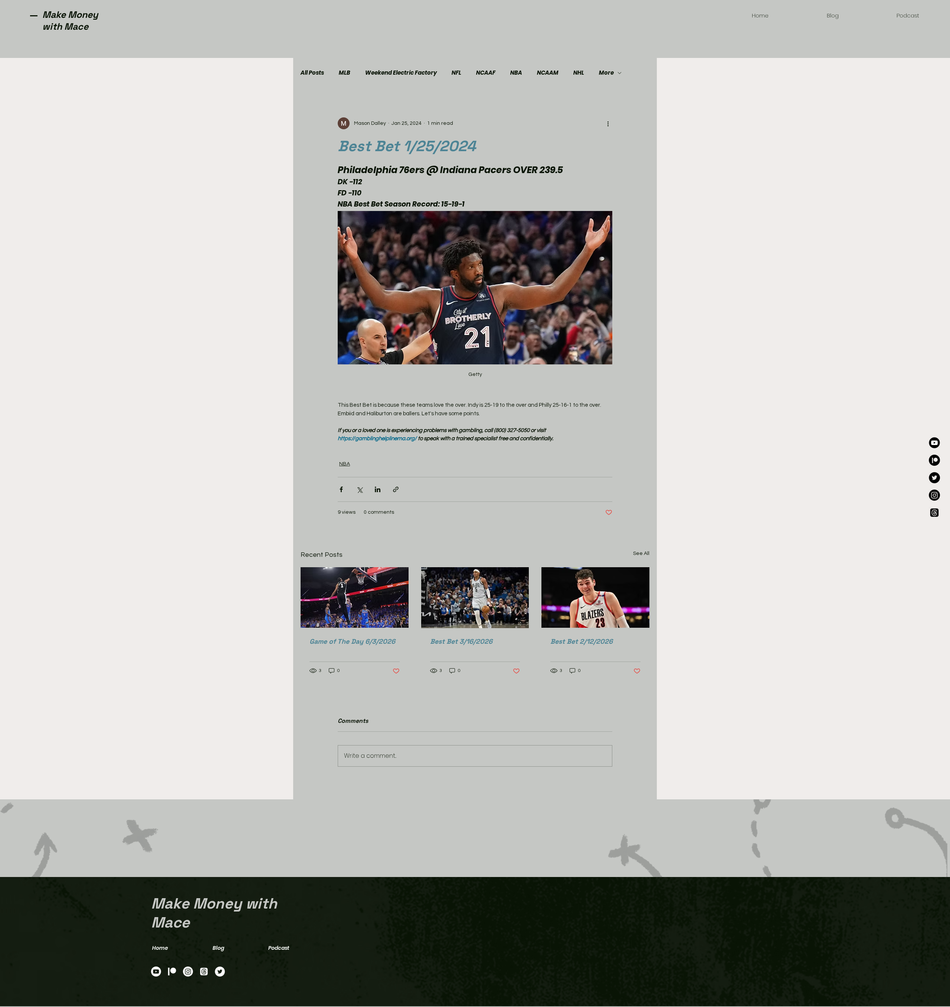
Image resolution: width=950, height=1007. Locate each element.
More (606, 72)
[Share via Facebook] (341, 489)
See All (641, 553)
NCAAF (485, 72)
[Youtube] (934, 442)
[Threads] (934, 512)
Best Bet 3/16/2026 (461, 641)
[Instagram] (934, 495)
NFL (456, 72)
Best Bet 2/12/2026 (581, 641)
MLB (344, 72)
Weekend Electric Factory (401, 72)
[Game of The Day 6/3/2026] (355, 597)
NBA (516, 72)
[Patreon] (934, 460)
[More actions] (607, 123)
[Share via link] (395, 489)
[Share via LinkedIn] (377, 489)
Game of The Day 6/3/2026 (352, 641)
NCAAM (547, 72)
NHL (578, 72)
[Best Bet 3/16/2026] (475, 597)
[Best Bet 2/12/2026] (595, 597)
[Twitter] (934, 477)
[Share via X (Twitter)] (359, 489)
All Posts (312, 72)
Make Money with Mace (70, 20)
